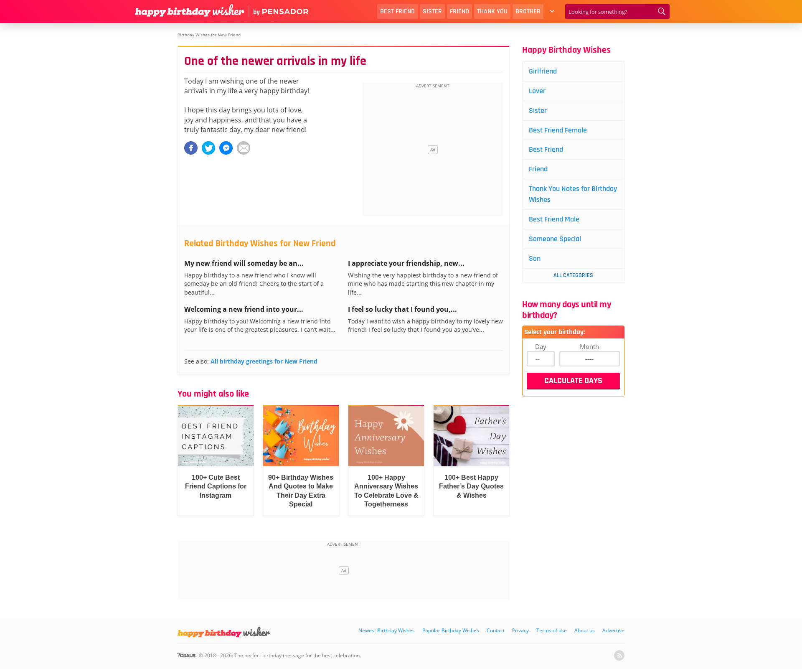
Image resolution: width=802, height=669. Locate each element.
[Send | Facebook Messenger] (226, 148)
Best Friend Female (558, 130)
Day (540, 346)
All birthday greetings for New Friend (264, 361)
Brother (528, 11)
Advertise (613, 630)
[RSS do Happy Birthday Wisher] (619, 655)
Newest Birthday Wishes (386, 630)
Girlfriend (543, 71)
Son (535, 258)
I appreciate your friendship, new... (406, 263)
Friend (459, 11)
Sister (432, 11)
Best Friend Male (554, 219)
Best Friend (397, 11)
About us (584, 630)
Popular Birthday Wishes (450, 630)
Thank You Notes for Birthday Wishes (573, 194)
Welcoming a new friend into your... (243, 309)
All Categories (573, 275)
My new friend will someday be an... (244, 263)
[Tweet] (208, 148)
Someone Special (555, 239)
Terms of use (551, 630)
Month (589, 346)
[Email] (243, 148)
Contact (496, 630)
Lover (537, 91)
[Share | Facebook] (191, 148)
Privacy (520, 630)
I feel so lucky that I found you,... (402, 309)
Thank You (492, 11)
